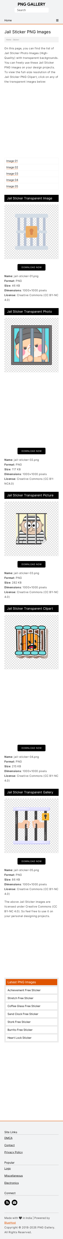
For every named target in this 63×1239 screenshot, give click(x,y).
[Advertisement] (31, 120)
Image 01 (12, 161)
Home (8, 40)
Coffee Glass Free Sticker (24, 1006)
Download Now (32, 267)
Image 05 (12, 186)
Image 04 (12, 180)
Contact (9, 1145)
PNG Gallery (31, 4)
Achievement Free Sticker (24, 990)
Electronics (11, 1183)
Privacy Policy (13, 1152)
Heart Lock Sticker (19, 1037)
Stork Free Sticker (19, 1022)
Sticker (16, 40)
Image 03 (12, 173)
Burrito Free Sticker (20, 1030)
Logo (7, 1168)
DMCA (8, 1138)
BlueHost (10, 1222)
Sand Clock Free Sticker (23, 1014)
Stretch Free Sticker (20, 998)
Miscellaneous (13, 1175)
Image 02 (12, 167)
